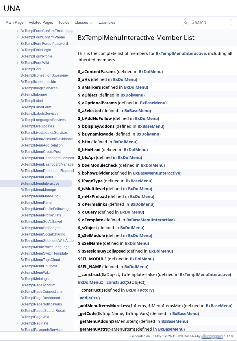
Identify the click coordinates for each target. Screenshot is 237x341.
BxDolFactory (139, 290)
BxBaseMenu (152, 102)
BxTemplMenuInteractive (181, 53)
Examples (107, 22)
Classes (81, 22)
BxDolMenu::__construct (102, 282)
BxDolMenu (150, 71)
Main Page (14, 22)
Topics (63, 22)
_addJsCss (87, 298)
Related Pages (41, 22)
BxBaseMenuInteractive (156, 173)
